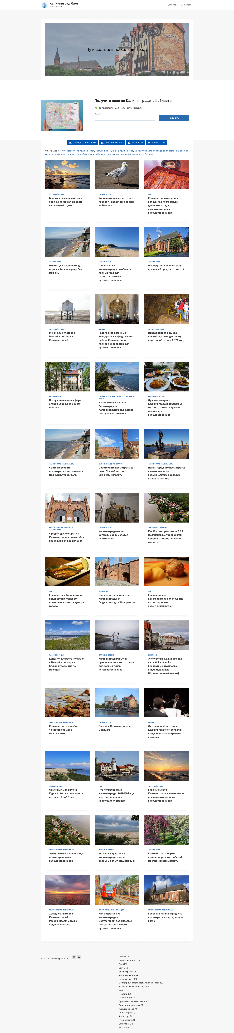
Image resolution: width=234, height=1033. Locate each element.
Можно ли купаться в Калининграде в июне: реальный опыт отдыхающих (117, 857)
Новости (123, 994)
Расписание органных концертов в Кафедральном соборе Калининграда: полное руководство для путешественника (116, 340)
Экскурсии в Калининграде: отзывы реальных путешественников (66, 857)
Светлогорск (125, 1012)
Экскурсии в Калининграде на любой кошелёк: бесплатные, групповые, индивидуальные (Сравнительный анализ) (165, 666)
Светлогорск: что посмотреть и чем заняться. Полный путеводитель (66, 471)
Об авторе (186, 5)
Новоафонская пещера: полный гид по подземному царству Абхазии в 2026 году (166, 336)
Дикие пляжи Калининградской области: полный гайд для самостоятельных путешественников (115, 273)
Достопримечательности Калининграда (139, 983)
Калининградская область (111, 396)
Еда (149, 194)
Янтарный (124, 1027)
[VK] (79, 957)
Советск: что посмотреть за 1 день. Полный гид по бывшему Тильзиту (117, 471)
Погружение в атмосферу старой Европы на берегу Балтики (65, 404)
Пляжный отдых (56, 194)
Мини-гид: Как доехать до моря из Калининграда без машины (65, 269)
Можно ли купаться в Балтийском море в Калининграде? (62, 336)
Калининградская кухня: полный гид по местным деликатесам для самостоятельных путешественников (163, 205)
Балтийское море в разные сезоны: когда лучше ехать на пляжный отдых (66, 202)
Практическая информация (61, 722)
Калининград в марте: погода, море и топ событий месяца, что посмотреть (165, 857)
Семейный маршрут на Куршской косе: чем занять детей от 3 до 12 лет (66, 793)
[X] (74, 957)
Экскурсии (173, 5)
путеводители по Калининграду (78, 151)
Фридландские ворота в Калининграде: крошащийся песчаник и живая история (66, 537)
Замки (122, 968)
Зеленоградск (126, 971)
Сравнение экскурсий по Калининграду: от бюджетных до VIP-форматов (117, 599)
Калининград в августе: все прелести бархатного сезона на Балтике (116, 202)
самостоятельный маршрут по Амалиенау (134, 154)
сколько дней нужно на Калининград (114, 151)
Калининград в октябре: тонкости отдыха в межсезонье (64, 730)
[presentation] (67, 174)
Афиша (102, 329)
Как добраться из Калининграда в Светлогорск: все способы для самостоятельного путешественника (115, 921)
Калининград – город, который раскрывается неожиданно (113, 535)
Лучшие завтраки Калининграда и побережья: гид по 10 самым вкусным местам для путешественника (165, 407)
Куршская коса (56, 786)
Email (98, 114)
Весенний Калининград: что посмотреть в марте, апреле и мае (165, 917)
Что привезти (126, 1020)
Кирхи (122, 990)
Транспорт (124, 1016)
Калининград (105, 194)
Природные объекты (157, 527)
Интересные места (156, 329)
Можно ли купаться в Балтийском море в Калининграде (83, 154)
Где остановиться (128, 960)
